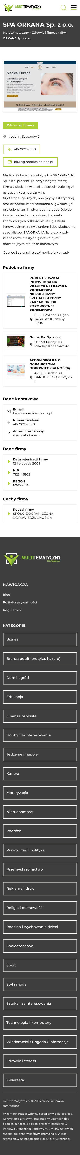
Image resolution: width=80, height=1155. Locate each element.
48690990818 (25, 149)
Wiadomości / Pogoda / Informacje (37, 1042)
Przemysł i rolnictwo (24, 869)
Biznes (12, 639)
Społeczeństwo (19, 946)
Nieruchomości (20, 812)
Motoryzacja (17, 793)
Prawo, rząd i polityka (25, 850)
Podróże (13, 831)
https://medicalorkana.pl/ (49, 252)
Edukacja (14, 697)
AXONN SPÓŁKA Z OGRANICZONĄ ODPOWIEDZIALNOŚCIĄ (50, 364)
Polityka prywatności (20, 602)
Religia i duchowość (24, 908)
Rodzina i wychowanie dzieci (32, 927)
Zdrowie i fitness (20, 125)
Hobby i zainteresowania (28, 735)
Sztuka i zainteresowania (28, 1003)
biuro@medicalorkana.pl (33, 162)
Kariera (12, 774)
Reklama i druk (20, 888)
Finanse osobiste (21, 716)
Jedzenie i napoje (22, 754)
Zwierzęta (15, 1080)
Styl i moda (16, 984)
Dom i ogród (17, 678)
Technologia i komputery (28, 1022)
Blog (6, 595)
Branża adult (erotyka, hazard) (33, 659)
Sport (11, 965)
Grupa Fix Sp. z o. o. (46, 337)
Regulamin (12, 610)
